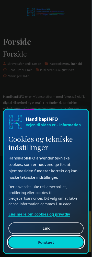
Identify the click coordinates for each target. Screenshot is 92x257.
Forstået (46, 241)
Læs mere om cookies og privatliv (39, 213)
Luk (46, 227)
